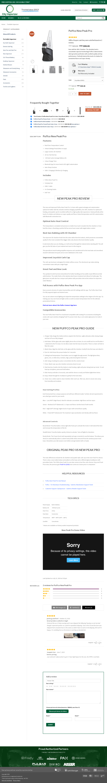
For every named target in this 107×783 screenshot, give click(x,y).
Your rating (50, 683)
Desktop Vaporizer (8, 61)
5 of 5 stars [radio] (71, 686)
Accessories (6, 83)
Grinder (5, 76)
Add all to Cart (93, 110)
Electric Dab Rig (7, 46)
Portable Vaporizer (13, 24)
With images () (60, 608)
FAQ (80, 2)
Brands (11, 18)
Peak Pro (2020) (65, 464)
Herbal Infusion (7, 65)
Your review (50, 689)
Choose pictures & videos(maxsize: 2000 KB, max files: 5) (63, 707)
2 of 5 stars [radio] (50, 686)
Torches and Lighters (9, 87)
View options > (75, 124)
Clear (102, 77)
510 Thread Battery (9, 57)
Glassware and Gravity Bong (11, 68)
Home (3, 18)
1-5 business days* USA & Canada (89, 67)
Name (48, 716)
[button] (94, 2)
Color (70, 80)
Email (77, 716)
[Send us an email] (102, 2)
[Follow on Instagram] (101, 2)
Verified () (75, 608)
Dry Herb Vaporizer (8, 43)
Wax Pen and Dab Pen (9, 50)
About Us (74, 2)
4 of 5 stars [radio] (62, 686)
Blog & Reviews (23, 18)
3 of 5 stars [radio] (56, 686)
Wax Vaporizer (7, 54)
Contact (85, 2)
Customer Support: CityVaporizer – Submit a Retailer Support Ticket (65, 489)
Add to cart (84, 94)
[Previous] (33, 45)
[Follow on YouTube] (104, 2)
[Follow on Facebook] (99, 2)
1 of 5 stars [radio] (47, 686)
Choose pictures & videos (58, 711)
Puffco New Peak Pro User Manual (55, 481)
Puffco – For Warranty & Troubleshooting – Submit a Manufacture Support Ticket (69, 485)
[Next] (62, 45)
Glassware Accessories (9, 72)
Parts (4, 79)
